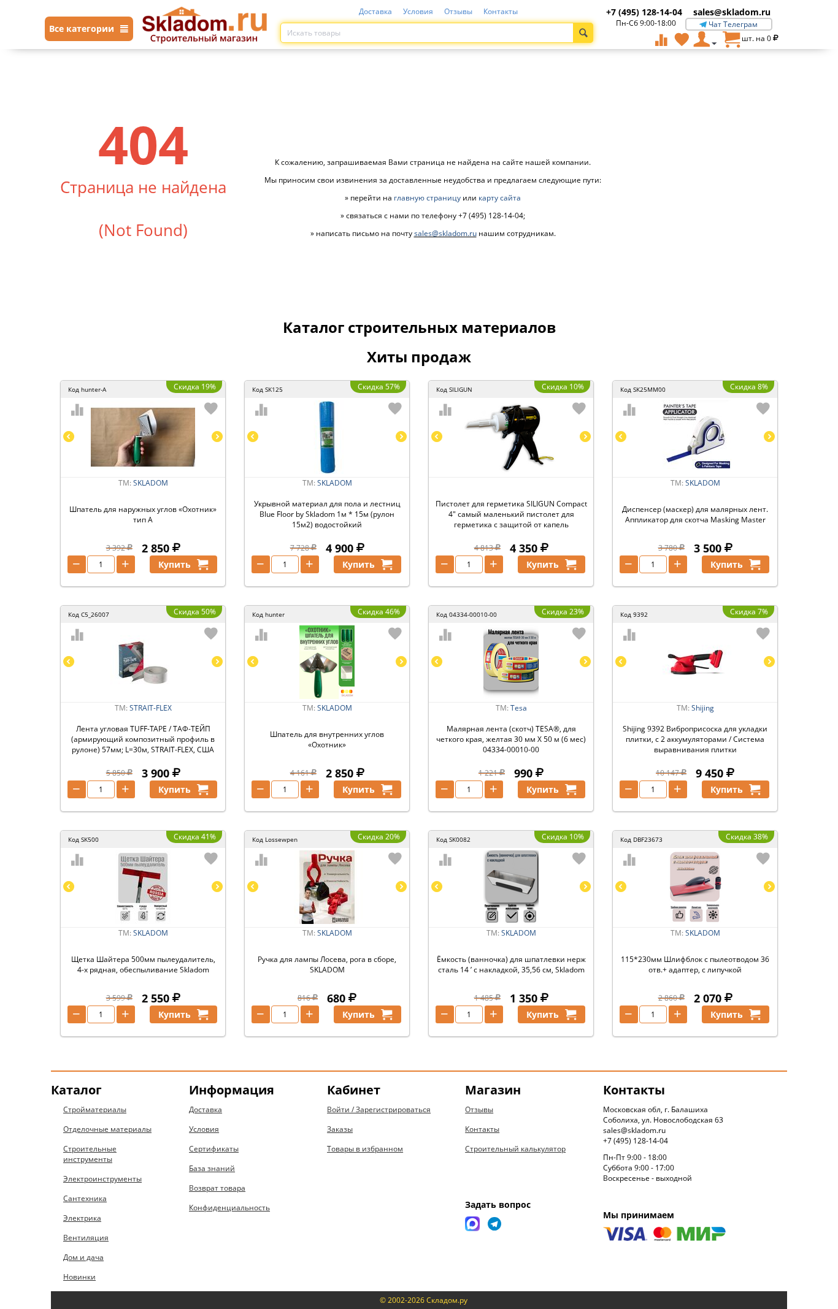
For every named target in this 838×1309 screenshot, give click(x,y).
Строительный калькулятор (515, 1148)
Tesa (518, 708)
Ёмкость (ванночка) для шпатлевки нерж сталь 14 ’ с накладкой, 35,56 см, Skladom (511, 964)
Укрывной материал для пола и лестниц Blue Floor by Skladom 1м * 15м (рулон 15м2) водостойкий (327, 514)
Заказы (340, 1129)
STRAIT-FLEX (150, 708)
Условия (418, 11)
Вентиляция (86, 1237)
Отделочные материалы (107, 1129)
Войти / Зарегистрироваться (379, 1109)
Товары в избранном (365, 1148)
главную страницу (427, 198)
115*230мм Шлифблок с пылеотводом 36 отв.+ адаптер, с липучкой (695, 964)
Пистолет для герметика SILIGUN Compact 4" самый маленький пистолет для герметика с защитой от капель (511, 514)
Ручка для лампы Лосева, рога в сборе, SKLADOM (327, 964)
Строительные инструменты (90, 1153)
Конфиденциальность (229, 1207)
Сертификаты (214, 1148)
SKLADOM (150, 483)
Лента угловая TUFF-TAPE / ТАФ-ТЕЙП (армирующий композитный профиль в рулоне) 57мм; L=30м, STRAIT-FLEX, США (143, 739)
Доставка (375, 11)
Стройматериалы (94, 1109)
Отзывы (458, 11)
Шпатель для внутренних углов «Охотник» (327, 739)
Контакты (500, 11)
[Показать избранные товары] (681, 39)
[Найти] (583, 33)
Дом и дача (83, 1257)
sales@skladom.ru (732, 12)
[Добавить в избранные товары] (211, 408)
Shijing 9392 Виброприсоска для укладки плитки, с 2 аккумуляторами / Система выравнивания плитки (695, 739)
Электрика (82, 1218)
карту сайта (500, 198)
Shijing (702, 708)
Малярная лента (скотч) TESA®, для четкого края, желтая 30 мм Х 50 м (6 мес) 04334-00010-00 (511, 739)
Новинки (79, 1277)
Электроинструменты (102, 1179)
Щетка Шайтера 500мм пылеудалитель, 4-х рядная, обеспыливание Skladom (143, 964)
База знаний (212, 1168)
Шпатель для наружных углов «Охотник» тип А (143, 514)
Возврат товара (217, 1188)
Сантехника (85, 1198)
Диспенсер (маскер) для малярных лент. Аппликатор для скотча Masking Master (695, 514)
